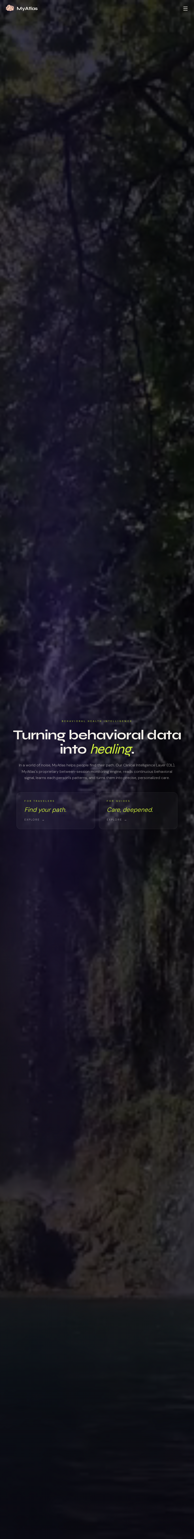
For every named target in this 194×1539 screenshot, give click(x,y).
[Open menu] (185, 8)
